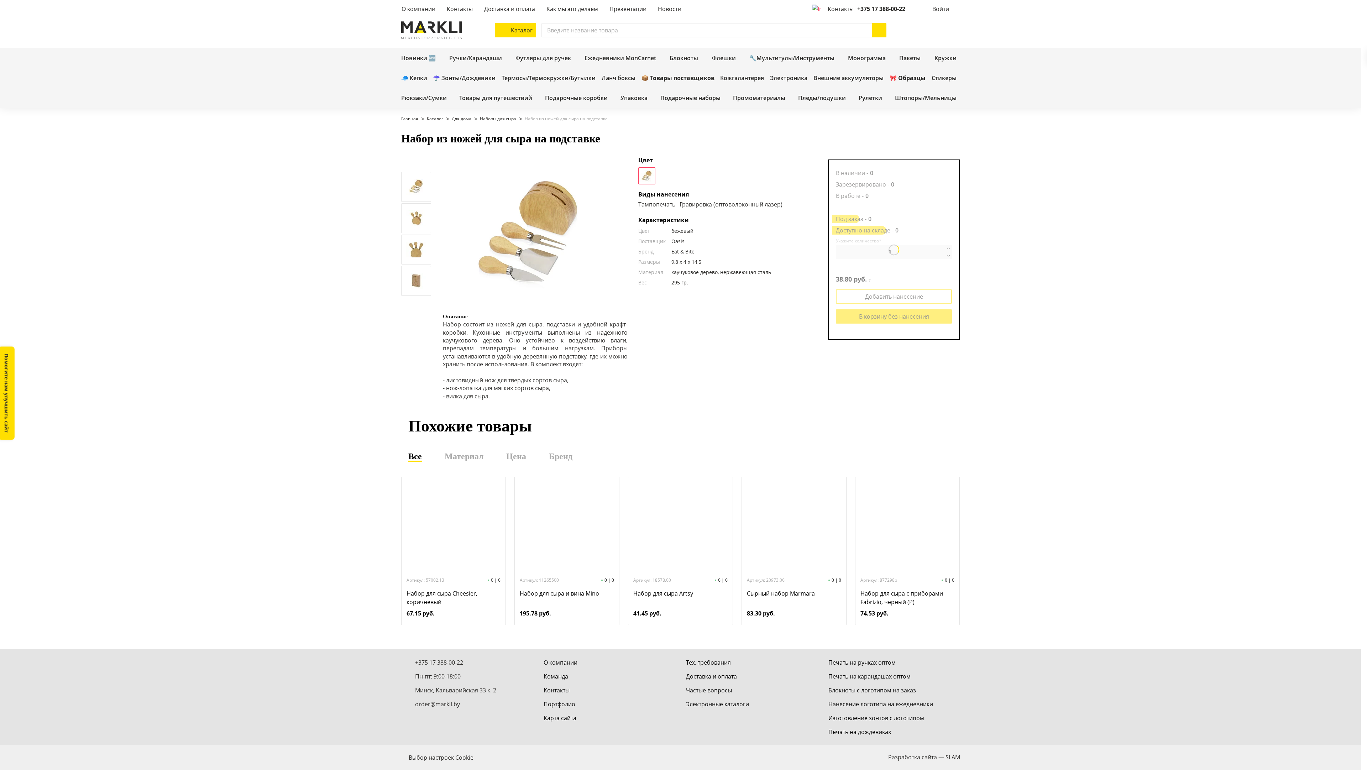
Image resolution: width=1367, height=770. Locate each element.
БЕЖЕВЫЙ (646, 175)
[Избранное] (931, 30)
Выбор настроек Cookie (441, 757)
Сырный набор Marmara (781, 593)
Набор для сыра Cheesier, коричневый (442, 598)
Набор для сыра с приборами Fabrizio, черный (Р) (901, 598)
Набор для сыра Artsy (663, 593)
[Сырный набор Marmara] (794, 526)
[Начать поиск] (879, 30)
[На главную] (431, 30)
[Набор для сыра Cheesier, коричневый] (453, 526)
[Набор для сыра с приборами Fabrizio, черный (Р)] (907, 526)
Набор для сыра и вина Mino (559, 593)
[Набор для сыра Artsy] (680, 526)
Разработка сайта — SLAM (924, 757)
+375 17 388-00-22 (881, 9)
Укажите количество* (858, 241)
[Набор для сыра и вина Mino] (567, 526)
